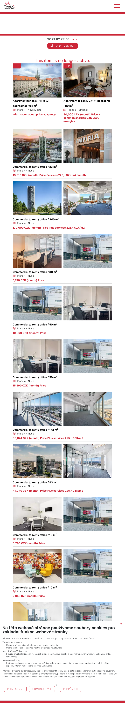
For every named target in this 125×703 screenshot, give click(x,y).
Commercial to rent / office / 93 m (35, 482)
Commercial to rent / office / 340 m (36, 219)
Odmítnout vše (41, 689)
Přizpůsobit (70, 689)
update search (65, 45)
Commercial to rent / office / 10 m (35, 535)
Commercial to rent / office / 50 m (35, 324)
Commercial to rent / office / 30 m (35, 272)
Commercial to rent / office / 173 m (35, 429)
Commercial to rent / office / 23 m (35, 166)
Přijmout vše (15, 689)
